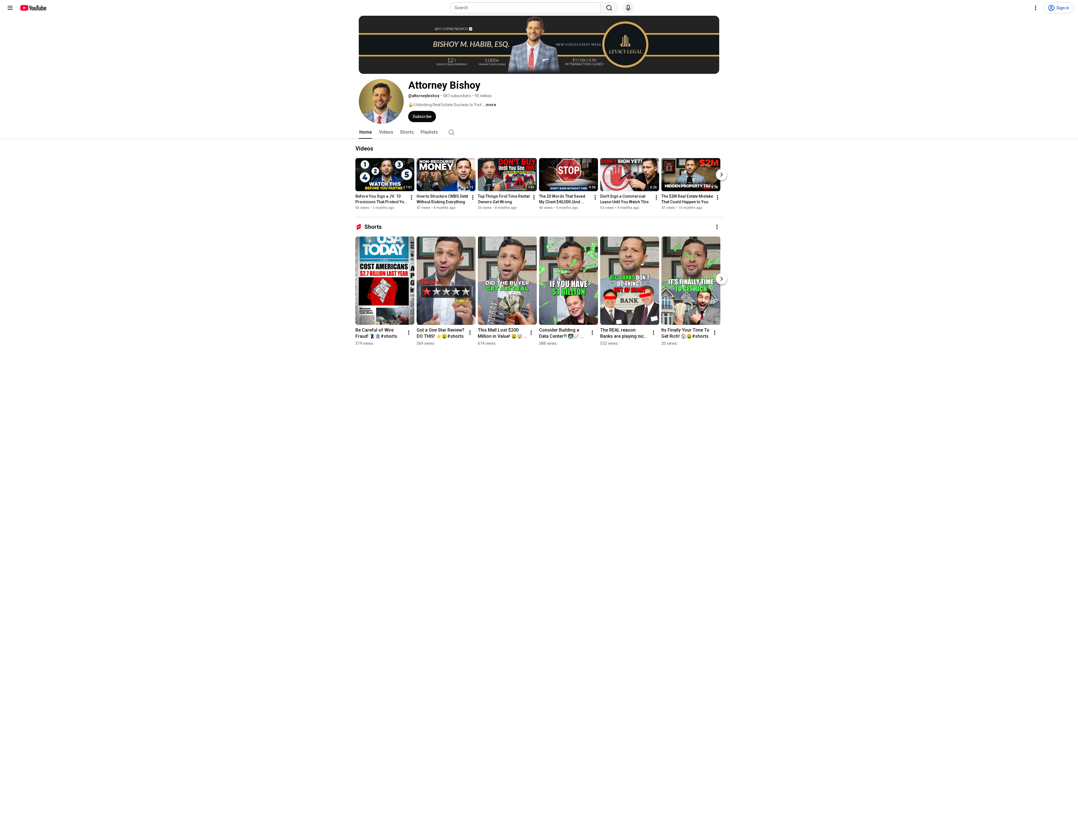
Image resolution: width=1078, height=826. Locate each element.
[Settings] (1035, 7)
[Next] (721, 174)
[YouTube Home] (33, 8)
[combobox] (527, 7)
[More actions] (411, 197)
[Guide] (10, 7)
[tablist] (539, 132)
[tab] (365, 132)
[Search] (609, 7)
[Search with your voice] (628, 7)
